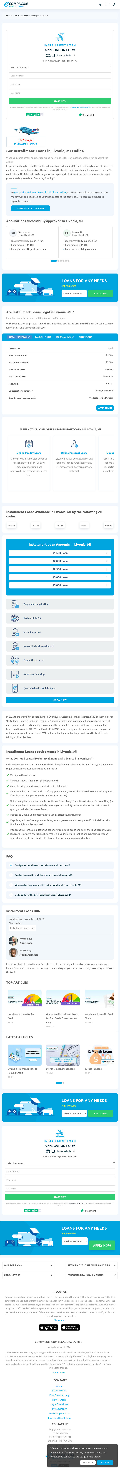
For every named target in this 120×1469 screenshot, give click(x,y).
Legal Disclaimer (59, 1404)
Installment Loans (20, 15)
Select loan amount (74, 293)
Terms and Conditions (59, 1417)
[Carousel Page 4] (63, 261)
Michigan (35, 15)
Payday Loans (43, 337)
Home (7, 15)
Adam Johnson (29, 954)
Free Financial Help (59, 1395)
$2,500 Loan (60, 569)
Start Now (60, 101)
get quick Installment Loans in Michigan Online (40, 192)
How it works (59, 1399)
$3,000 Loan (60, 577)
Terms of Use (86, 107)
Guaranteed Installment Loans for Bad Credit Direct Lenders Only (62, 1018)
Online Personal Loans (74, 452)
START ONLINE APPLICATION (30, 208)
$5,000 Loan (60, 585)
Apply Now (60, 699)
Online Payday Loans (29, 452)
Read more (87, 1462)
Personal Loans (65, 337)
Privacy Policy (77, 107)
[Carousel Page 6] (68, 261)
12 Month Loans (93, 1068)
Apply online (105, 408)
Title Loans (85, 337)
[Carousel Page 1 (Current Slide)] (54, 261)
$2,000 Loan (60, 561)
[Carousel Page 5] (66, 261)
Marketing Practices (59, 1413)
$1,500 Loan (60, 553)
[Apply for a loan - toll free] (101, 5)
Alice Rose (26, 943)
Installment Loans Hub (22, 927)
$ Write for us (59, 1390)
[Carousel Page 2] (58, 261)
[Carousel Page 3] (61, 261)
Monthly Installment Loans (60, 1068)
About (59, 1385)
